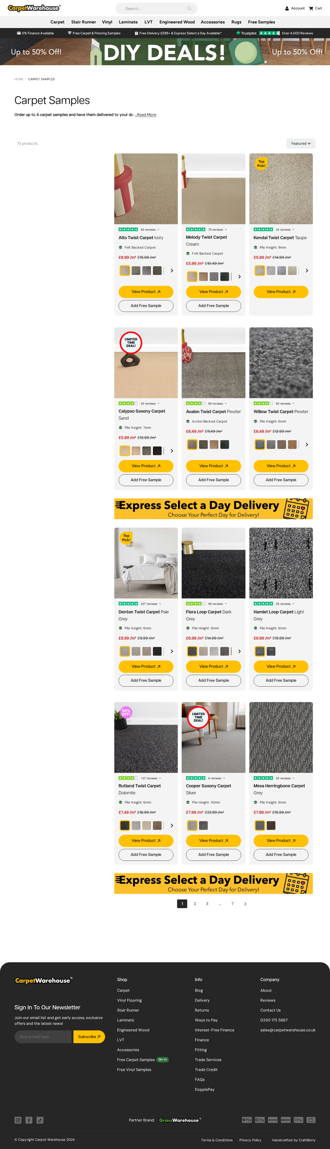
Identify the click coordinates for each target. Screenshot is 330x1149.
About (266, 990)
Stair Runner (128, 1010)
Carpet (123, 990)
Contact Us (270, 1010)
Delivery (202, 1000)
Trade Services (208, 1059)
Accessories (128, 1049)
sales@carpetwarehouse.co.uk (288, 1030)
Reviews (267, 1000)
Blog (199, 990)
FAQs (200, 1079)
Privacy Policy (250, 1140)
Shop (122, 980)
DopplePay (205, 1089)
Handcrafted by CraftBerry (294, 1140)
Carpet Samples (41, 79)
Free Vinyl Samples (134, 1069)
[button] (156, 8)
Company (270, 980)
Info (198, 980)
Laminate (125, 1020)
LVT (120, 1039)
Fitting (201, 1049)
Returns (202, 1010)
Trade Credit (206, 1069)
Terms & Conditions (217, 1140)
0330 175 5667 (274, 1020)
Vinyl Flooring (129, 1000)
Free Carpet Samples (136, 1059)
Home (18, 79)
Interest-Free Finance (214, 1030)
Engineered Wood (133, 1030)
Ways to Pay (206, 1020)
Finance (202, 1039)
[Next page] (245, 903)
